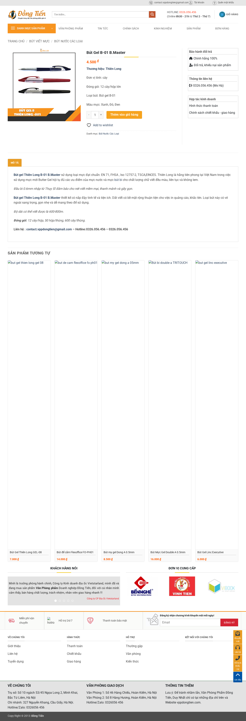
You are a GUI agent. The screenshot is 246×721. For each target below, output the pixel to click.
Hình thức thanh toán (203, 106)
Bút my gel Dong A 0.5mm (119, 552)
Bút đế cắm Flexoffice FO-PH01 (75, 552)
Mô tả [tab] (15, 162)
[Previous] (14, 592)
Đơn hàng (222, 28)
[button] (32, 28)
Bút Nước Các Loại (68, 41)
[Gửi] (152, 14)
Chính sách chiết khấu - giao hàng (212, 112)
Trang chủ (16, 41)
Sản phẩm (193, 28)
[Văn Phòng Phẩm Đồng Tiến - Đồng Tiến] (27, 14)
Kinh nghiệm (163, 28)
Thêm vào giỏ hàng (124, 114)
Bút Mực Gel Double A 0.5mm (167, 552)
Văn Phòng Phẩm (70, 28)
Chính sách (131, 28)
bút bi (118, 180)
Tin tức (103, 28)
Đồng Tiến (37, 716)
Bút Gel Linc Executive (210, 552)
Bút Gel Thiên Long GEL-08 (26, 552)
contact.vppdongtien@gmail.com (49, 229)
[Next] (113, 592)
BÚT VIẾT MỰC (39, 41)
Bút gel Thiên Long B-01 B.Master (37, 175)
